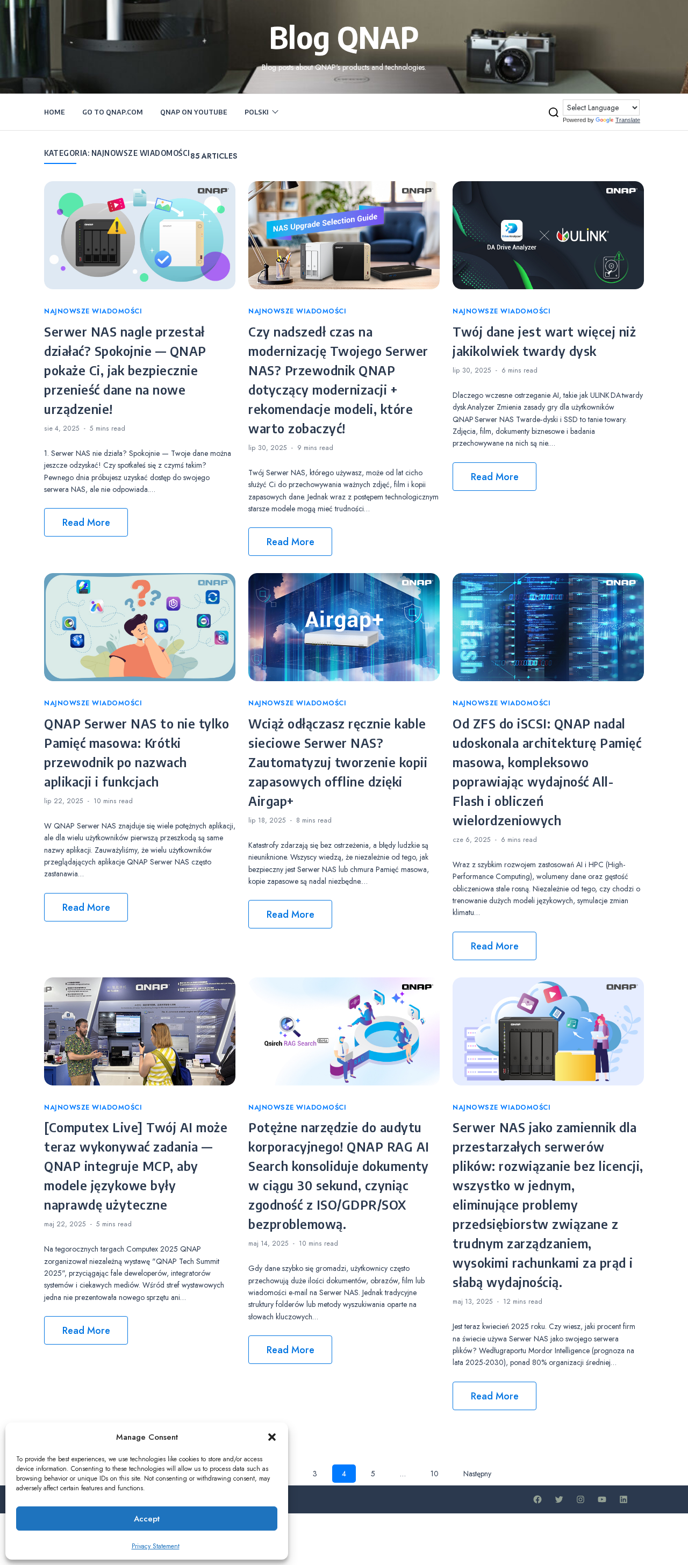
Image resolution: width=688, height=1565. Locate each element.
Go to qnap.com (112, 112)
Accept (147, 1519)
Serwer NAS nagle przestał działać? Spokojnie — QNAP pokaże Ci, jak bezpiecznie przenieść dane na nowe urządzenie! (125, 370)
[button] (272, 1437)
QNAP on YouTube (193, 112)
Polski (257, 112)
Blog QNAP (344, 36)
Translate (627, 120)
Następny (477, 1473)
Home (54, 112)
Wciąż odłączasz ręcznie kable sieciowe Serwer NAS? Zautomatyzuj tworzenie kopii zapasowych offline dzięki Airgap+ (337, 762)
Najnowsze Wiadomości (93, 311)
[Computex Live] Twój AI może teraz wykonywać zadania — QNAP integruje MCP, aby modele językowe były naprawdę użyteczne (135, 1165)
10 (435, 1473)
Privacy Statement (156, 1546)
